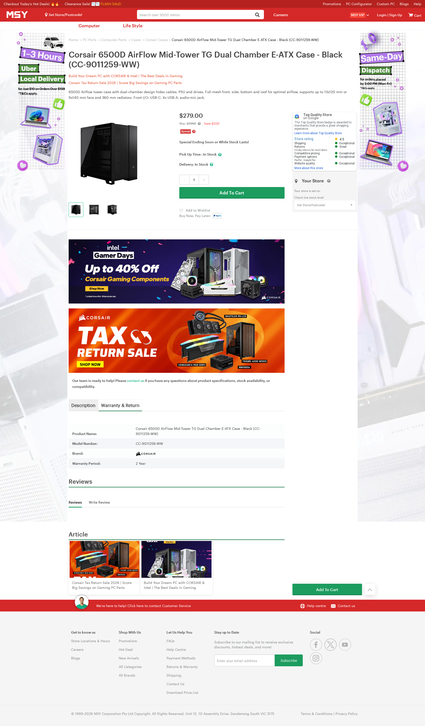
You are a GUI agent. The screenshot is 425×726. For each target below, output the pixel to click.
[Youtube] (345, 649)
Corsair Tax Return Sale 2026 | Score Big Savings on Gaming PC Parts (125, 83)
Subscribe (289, 660)
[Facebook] (317, 649)
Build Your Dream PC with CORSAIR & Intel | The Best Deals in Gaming (125, 76)
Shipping (174, 675)
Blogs (404, 4)
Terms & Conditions (317, 713)
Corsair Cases (157, 40)
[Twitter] (331, 649)
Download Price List (182, 692)
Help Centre (176, 649)
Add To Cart (231, 192)
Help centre (316, 606)
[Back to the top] (369, 589)
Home (73, 40)
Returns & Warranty (182, 667)
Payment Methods (181, 658)
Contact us (346, 606)
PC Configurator (359, 4)
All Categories (130, 667)
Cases (136, 40)
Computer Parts (113, 40)
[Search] (257, 15)
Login (382, 15)
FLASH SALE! (111, 4)
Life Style (132, 25)
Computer (89, 25)
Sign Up (395, 15)
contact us (135, 380)
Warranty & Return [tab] (120, 405)
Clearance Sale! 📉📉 (82, 4)
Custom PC (386, 4)
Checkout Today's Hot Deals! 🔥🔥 (32, 4)
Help (417, 4)
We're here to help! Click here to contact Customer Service (143, 606)
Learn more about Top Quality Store (318, 133)
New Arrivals (129, 658)
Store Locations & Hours (90, 641)
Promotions (332, 4)
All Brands (127, 675)
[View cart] (410, 15)
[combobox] (200, 14)
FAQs (171, 641)
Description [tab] (83, 405)
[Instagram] (316, 663)
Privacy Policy (346, 713)
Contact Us (175, 684)
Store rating (303, 139)
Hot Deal (126, 649)
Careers (280, 14)
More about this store (308, 168)
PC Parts (89, 40)
